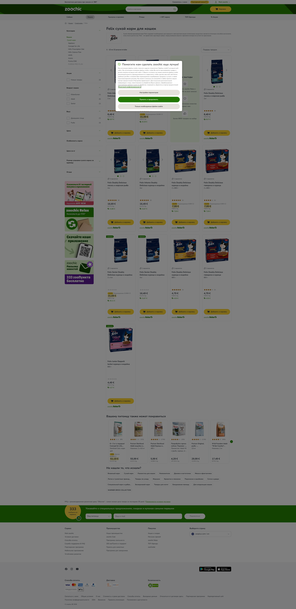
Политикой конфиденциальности (130, 87)
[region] (149, 86)
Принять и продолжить (149, 99)
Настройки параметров (149, 92)
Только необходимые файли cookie (149, 106)
